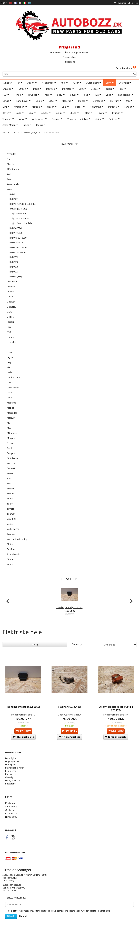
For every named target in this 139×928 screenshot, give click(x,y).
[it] (24, 2)
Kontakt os (10, 774)
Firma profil (10, 764)
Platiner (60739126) (69, 706)
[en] (15, 2)
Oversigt (9, 777)
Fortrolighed (11, 758)
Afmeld (23, 916)
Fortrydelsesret (12, 780)
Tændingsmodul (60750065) (69, 607)
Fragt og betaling (13, 761)
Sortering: (77, 644)
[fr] (20, 2)
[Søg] (134, 74)
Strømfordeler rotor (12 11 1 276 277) (116, 708)
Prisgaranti (69, 61)
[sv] (29, 2)
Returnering (10, 771)
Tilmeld (11, 916)
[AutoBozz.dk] (69, 25)
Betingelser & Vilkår (14, 767)
